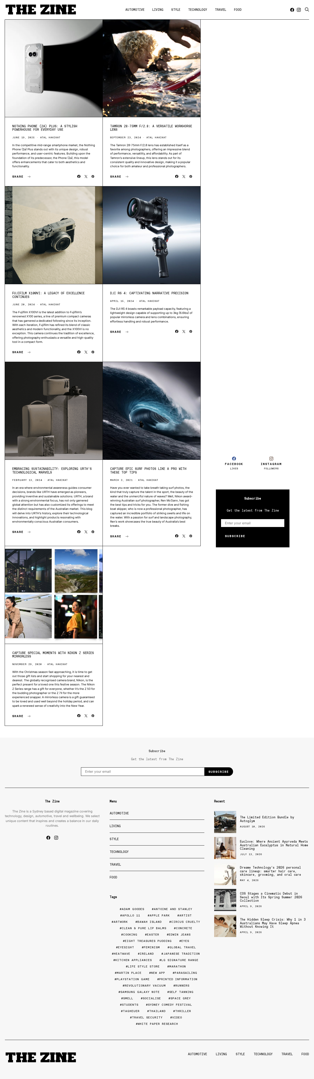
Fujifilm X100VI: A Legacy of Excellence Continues (48, 294)
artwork (121, 922)
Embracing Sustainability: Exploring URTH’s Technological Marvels (52, 470)
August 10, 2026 (252, 826)
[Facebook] (292, 10)
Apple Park (160, 915)
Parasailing (186, 973)
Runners (182, 985)
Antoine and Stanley (173, 909)
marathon (177, 966)
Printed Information (178, 979)
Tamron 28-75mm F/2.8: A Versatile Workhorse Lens (151, 127)
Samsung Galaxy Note (140, 992)
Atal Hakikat (50, 137)
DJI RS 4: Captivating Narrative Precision (149, 293)
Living (157, 10)
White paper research (158, 1024)
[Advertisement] (252, 363)
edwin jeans (180, 934)
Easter (153, 934)
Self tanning (181, 992)
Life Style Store (144, 966)
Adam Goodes (133, 909)
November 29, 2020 (27, 664)
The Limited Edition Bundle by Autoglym (267, 818)
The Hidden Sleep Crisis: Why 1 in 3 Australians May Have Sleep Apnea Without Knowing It (273, 923)
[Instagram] (299, 10)
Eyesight (126, 947)
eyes (185, 941)
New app (158, 973)
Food (238, 10)
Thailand (157, 1011)
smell (128, 998)
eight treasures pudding (148, 941)
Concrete (184, 928)
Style (175, 10)
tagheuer (131, 1011)
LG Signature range (179, 960)
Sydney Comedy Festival (170, 1004)
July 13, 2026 (251, 854)
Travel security (147, 1017)
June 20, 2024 (23, 304)
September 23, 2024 (125, 137)
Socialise (152, 998)
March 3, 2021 (121, 480)
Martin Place (129, 973)
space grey (180, 998)
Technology (197, 10)
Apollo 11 (131, 915)
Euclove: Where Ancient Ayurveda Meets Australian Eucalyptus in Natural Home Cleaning (274, 845)
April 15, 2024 (122, 301)
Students (130, 1004)
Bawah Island (149, 922)
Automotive (134, 10)
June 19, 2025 (23, 137)
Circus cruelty (185, 922)
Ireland (147, 953)
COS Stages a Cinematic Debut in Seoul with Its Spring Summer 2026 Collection (271, 897)
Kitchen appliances (133, 960)
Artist (185, 915)
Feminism (152, 947)
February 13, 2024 (27, 480)
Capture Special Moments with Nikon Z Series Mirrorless (53, 654)
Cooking (130, 934)
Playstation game (133, 979)
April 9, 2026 (251, 906)
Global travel (183, 947)
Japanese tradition (181, 953)
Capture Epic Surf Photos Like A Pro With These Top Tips (148, 470)
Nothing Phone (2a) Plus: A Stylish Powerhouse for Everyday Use (44, 127)
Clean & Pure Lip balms (144, 928)
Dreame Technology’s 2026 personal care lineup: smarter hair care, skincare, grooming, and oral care (270, 871)
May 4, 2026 (249, 880)
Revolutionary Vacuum (145, 985)
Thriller (183, 1011)
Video (177, 1017)
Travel (220, 10)
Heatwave (122, 953)
